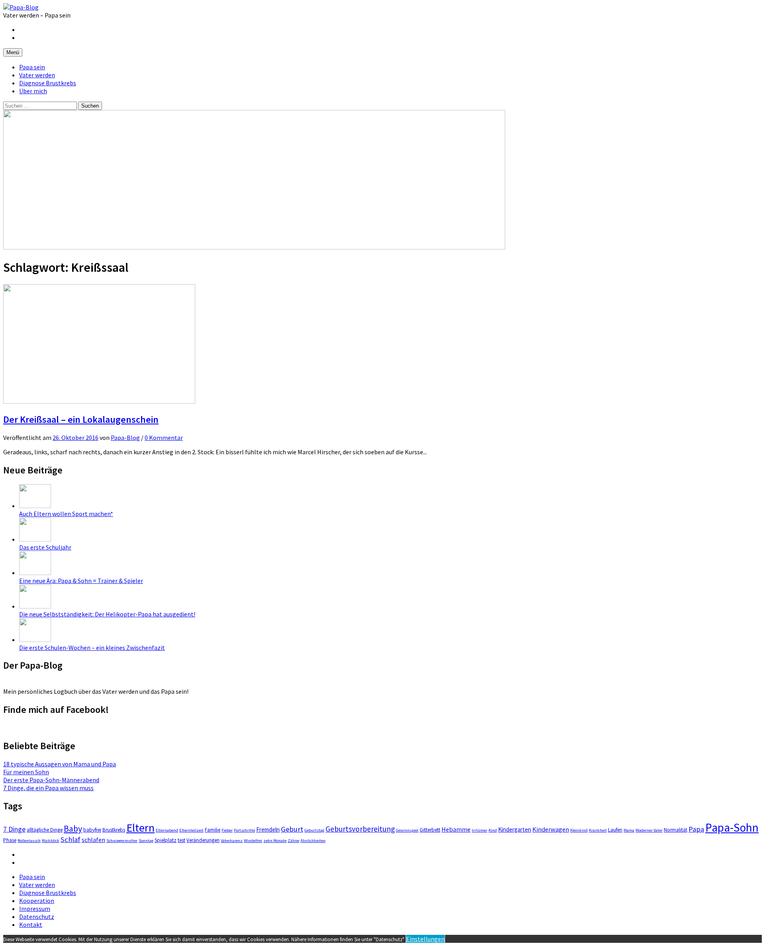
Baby (73, 828)
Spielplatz (166, 840)
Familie (212, 829)
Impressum (34, 909)
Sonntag (146, 840)
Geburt (292, 829)
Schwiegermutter (121, 840)
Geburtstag (314, 830)
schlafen (93, 840)
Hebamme (456, 829)
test (181, 840)
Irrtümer (479, 830)
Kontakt (30, 924)
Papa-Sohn (732, 827)
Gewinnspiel (407, 830)
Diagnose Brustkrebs (47, 83)
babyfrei (92, 829)
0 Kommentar (164, 438)
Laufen (615, 829)
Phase (9, 840)
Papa (696, 829)
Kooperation (36, 901)
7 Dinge (14, 829)
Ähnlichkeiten (313, 840)
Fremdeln (268, 829)
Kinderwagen (550, 829)
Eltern (140, 827)
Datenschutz (36, 916)
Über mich (33, 91)
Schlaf (70, 839)
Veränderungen (203, 840)
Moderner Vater (649, 830)
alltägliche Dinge (45, 829)
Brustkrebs (113, 829)
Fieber (227, 830)
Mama (629, 830)
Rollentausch (29, 840)
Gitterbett (430, 829)
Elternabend (167, 830)
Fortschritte (244, 830)
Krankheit (598, 830)
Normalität (675, 829)
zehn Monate (274, 840)
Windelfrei (253, 840)
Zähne (293, 840)
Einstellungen (425, 939)
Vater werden (37, 75)
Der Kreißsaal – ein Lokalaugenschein (81, 419)
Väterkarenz (232, 840)
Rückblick (50, 840)
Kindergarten (514, 829)
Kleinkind (579, 830)
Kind (492, 830)
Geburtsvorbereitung (360, 829)
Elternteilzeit (191, 830)
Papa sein (32, 67)
